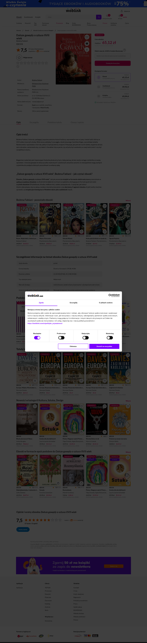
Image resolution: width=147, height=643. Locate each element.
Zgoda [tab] (41, 303)
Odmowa (73, 346)
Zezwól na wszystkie (104, 346)
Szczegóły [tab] (73, 303)
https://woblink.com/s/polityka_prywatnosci (45, 323)
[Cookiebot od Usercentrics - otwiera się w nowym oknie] (110, 295)
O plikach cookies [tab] (106, 303)
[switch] (61, 337)
